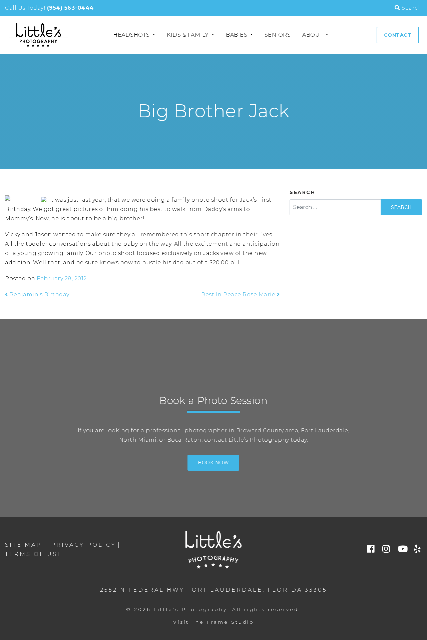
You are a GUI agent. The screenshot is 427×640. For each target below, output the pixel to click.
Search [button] (411, 8)
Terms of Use (33, 554)
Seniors (278, 35)
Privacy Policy (83, 545)
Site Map (23, 545)
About (313, 35)
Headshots (132, 35)
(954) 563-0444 (70, 8)
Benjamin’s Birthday (38, 294)
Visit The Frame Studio (213, 622)
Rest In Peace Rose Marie (239, 294)
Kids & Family (188, 35)
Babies (237, 35)
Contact (398, 35)
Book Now (213, 463)
